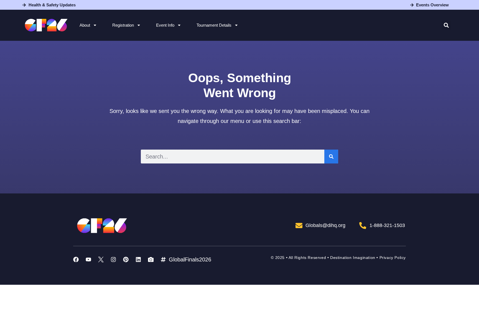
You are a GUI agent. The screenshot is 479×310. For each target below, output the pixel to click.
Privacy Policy (392, 257)
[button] (446, 25)
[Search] (331, 156)
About (85, 25)
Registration (123, 25)
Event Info (165, 25)
